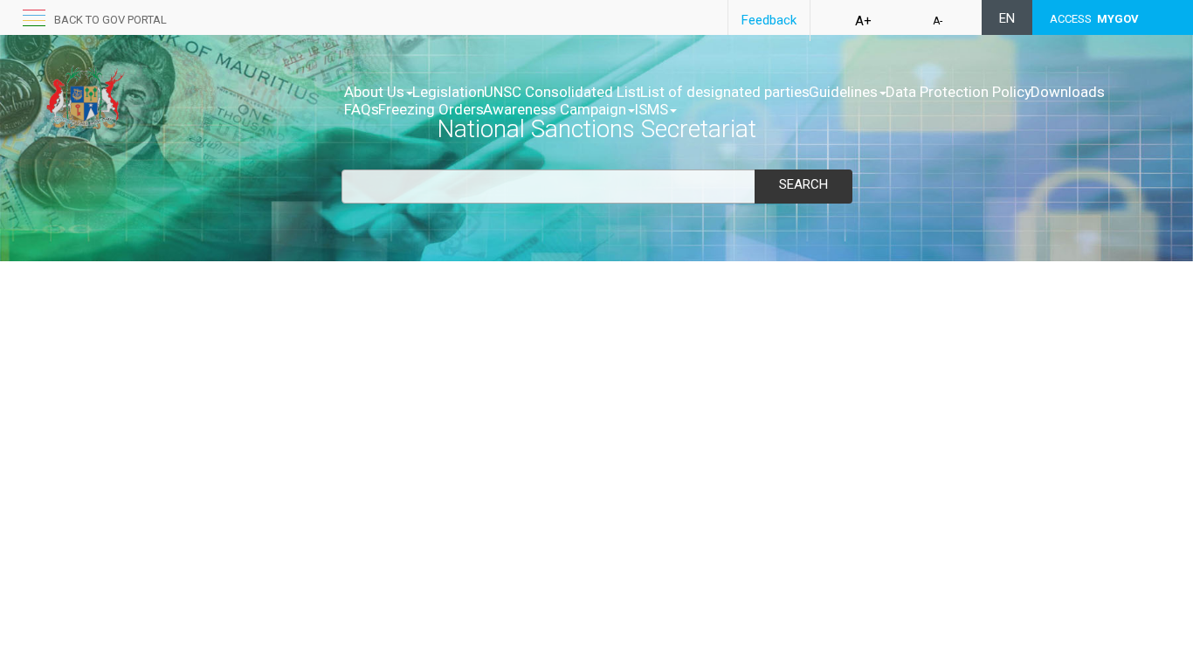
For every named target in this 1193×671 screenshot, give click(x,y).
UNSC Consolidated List (562, 91)
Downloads (1068, 91)
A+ (863, 21)
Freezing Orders (431, 109)
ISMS (651, 109)
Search (803, 184)
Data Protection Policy (958, 91)
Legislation (448, 91)
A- (937, 21)
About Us (374, 91)
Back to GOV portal (110, 19)
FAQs (361, 109)
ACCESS (1094, 18)
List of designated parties (725, 91)
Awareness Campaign (554, 109)
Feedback (768, 20)
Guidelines (843, 91)
